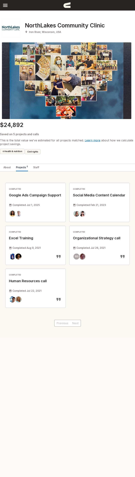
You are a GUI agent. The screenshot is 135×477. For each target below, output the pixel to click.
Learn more (92, 140)
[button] (5, 5)
